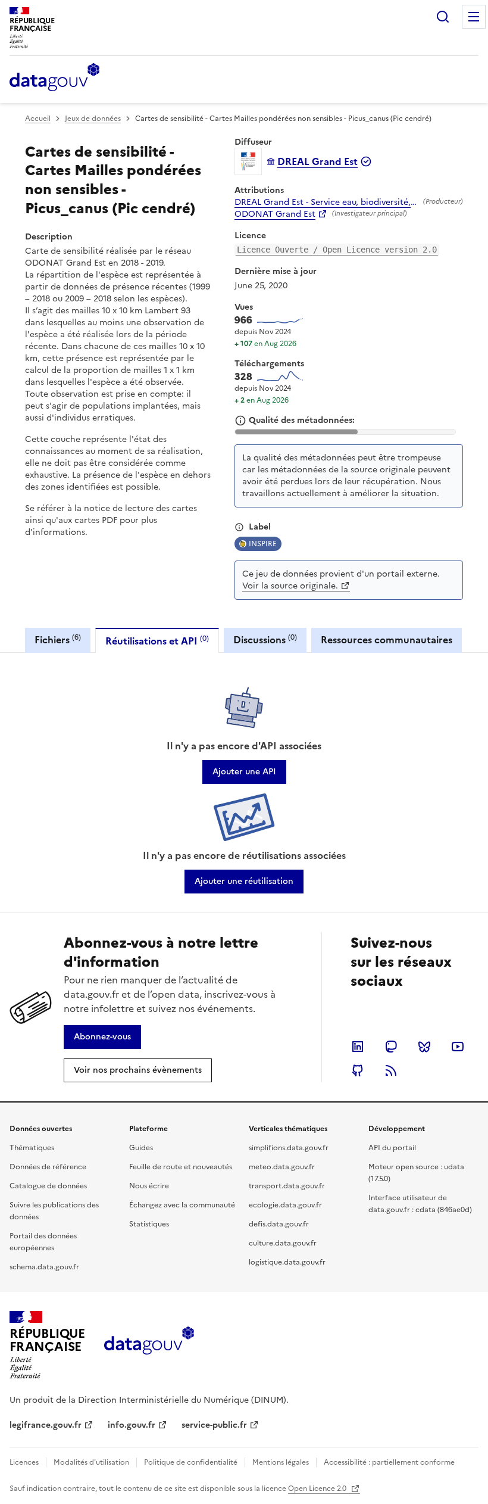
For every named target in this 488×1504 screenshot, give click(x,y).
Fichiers (58, 639)
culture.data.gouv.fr (283, 1243)
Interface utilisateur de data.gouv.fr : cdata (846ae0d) (420, 1203)
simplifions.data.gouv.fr (289, 1147)
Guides (141, 1147)
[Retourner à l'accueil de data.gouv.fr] (54, 78)
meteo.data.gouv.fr (282, 1167)
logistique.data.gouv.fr (287, 1262)
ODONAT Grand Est (274, 214)
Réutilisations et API (157, 640)
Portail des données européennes (43, 1242)
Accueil (38, 118)
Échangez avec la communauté (182, 1205)
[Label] (239, 527)
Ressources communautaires (386, 640)
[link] (244, 772)
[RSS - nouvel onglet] (391, 1070)
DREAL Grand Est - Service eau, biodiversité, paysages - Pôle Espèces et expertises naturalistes (326, 202)
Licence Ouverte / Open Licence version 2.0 (337, 249)
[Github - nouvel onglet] (358, 1070)
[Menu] (474, 17)
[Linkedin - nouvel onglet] (358, 1046)
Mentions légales (280, 1462)
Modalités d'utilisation (91, 1462)
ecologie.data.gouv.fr (285, 1205)
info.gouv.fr (131, 1425)
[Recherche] (443, 17)
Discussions (265, 639)
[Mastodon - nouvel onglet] (391, 1046)
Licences (24, 1462)
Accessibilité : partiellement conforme (389, 1462)
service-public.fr (214, 1425)
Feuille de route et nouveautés (180, 1167)
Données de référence (48, 1167)
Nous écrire (149, 1186)
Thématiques (32, 1147)
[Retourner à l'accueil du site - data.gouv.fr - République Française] (149, 1345)
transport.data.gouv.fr (287, 1186)
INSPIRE (263, 543)
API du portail (392, 1147)
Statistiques (149, 1224)
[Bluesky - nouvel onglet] (424, 1046)
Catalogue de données (48, 1186)
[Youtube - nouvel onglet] (458, 1046)
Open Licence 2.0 (318, 1488)
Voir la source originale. (290, 586)
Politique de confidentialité (190, 1462)
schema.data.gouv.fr (44, 1267)
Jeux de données (93, 118)
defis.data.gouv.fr (279, 1224)
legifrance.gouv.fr (46, 1425)
